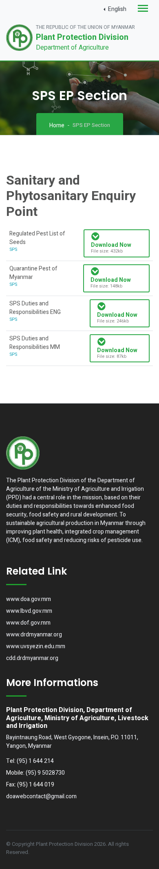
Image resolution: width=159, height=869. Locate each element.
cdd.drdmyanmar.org (32, 658)
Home (56, 125)
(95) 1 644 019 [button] (35, 784)
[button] (115, 9)
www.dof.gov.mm (28, 623)
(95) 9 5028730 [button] (45, 773)
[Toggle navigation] (143, 9)
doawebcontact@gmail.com (41, 796)
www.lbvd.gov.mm (29, 611)
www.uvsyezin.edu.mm (35, 646)
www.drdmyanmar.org (34, 634)
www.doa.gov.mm (28, 599)
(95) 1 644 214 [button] (35, 761)
